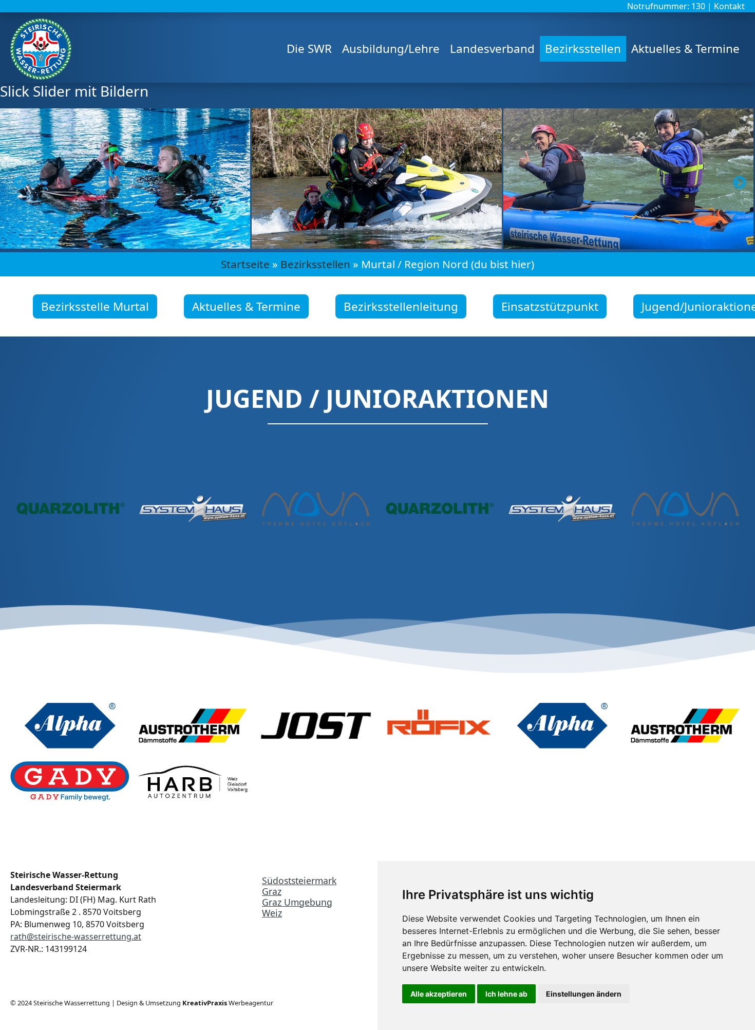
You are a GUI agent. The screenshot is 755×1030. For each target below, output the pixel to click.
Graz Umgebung (297, 902)
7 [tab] (393, 242)
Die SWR (309, 49)
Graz (271, 891)
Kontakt (729, 6)
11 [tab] (454, 242)
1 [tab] (300, 242)
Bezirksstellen (583, 49)
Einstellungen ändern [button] (583, 993)
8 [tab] (408, 242)
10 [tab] (439, 242)
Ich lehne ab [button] (506, 993)
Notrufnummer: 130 (667, 6)
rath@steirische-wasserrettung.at (75, 936)
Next (737, 180)
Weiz (272, 913)
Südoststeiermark (299, 880)
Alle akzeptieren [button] (438, 993)
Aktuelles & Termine (685, 49)
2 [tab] (316, 242)
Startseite (245, 264)
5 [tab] (362, 242)
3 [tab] (331, 242)
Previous (18, 180)
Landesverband (492, 49)
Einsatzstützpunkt (549, 306)
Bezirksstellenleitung (401, 306)
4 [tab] (347, 242)
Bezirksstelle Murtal (95, 306)
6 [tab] (377, 242)
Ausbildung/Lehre (391, 49)
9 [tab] (424, 242)
